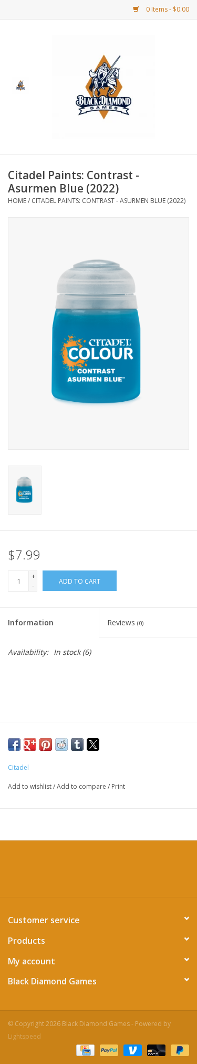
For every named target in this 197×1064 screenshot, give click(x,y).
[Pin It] (45, 744)
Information (31, 622)
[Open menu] (20, 84)
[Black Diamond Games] (119, 86)
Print (118, 786)
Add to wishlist (30, 786)
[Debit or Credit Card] (155, 1049)
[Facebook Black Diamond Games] (98, 872)
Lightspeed (24, 1036)
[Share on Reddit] (61, 744)
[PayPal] (108, 1049)
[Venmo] (131, 1049)
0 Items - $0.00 (166, 9)
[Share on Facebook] (14, 744)
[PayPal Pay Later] (178, 1049)
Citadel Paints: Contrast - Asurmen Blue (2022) (108, 200)
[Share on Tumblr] (77, 744)
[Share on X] (93, 744)
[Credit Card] (84, 1049)
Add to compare (82, 786)
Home (17, 200)
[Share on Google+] (30, 744)
